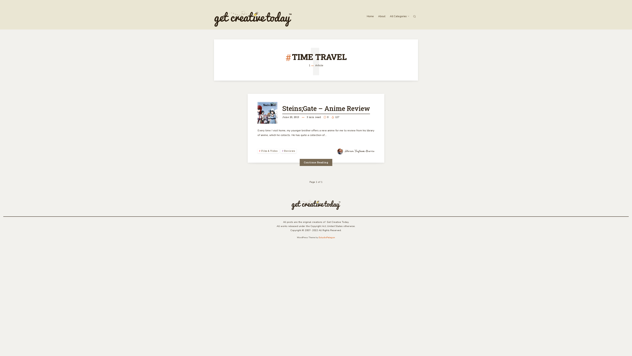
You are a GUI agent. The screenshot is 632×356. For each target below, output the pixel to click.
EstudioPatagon (327, 237)
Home (370, 16)
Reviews (289, 150)
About (382, 16)
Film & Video (269, 150)
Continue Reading (316, 162)
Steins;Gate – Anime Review (326, 108)
